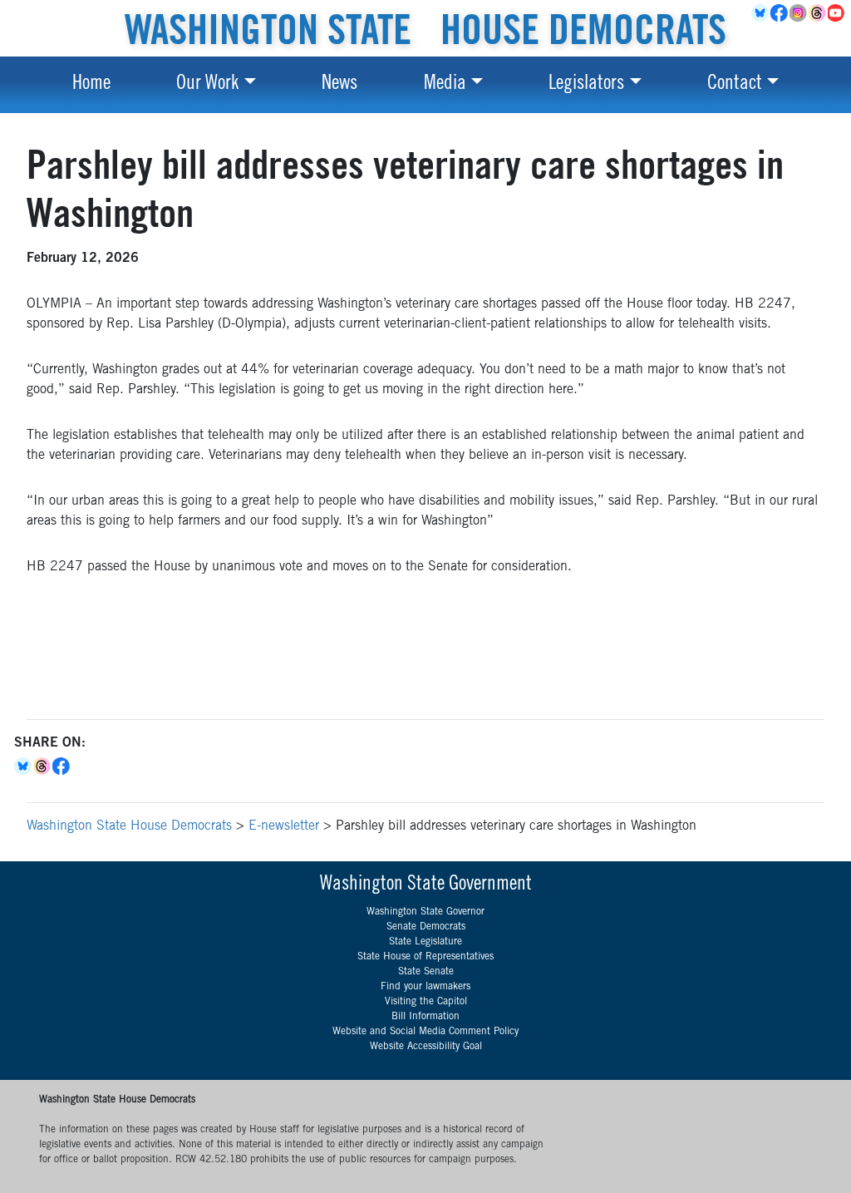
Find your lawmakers (425, 987)
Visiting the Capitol (426, 1002)
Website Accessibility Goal (426, 1047)
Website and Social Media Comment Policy (425, 1032)
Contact (734, 85)
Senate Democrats (425, 927)
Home (91, 85)
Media (445, 85)
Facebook (780, 13)
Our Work (207, 85)
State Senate (426, 972)
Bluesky (23, 766)
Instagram (799, 13)
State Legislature (425, 942)
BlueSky (760, 13)
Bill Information (425, 1017)
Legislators (586, 85)
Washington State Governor (425, 912)
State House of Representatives (425, 957)
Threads (818, 13)
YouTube (837, 13)
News (339, 85)
